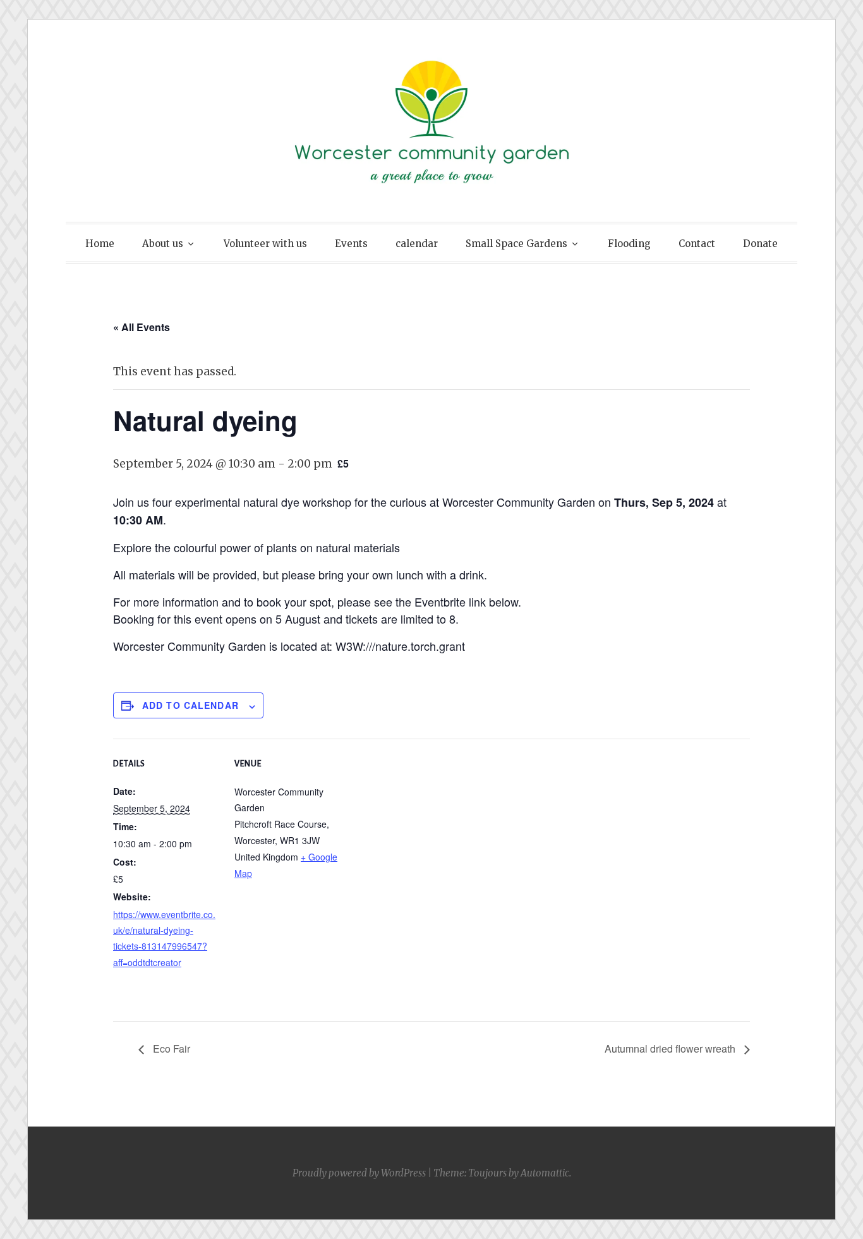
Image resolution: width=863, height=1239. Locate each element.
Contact (697, 244)
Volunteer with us (265, 244)
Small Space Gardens (516, 244)
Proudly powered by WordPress (359, 1173)
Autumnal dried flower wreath (671, 1048)
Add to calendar (190, 705)
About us (162, 244)
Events (351, 244)
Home (99, 244)
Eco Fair (170, 1048)
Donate (760, 244)
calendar (416, 244)
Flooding (629, 244)
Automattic (545, 1173)
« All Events (141, 327)
